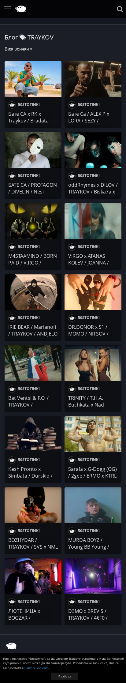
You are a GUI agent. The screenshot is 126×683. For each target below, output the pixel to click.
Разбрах (64, 676)
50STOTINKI (28, 104)
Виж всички (17, 48)
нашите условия (36, 667)
